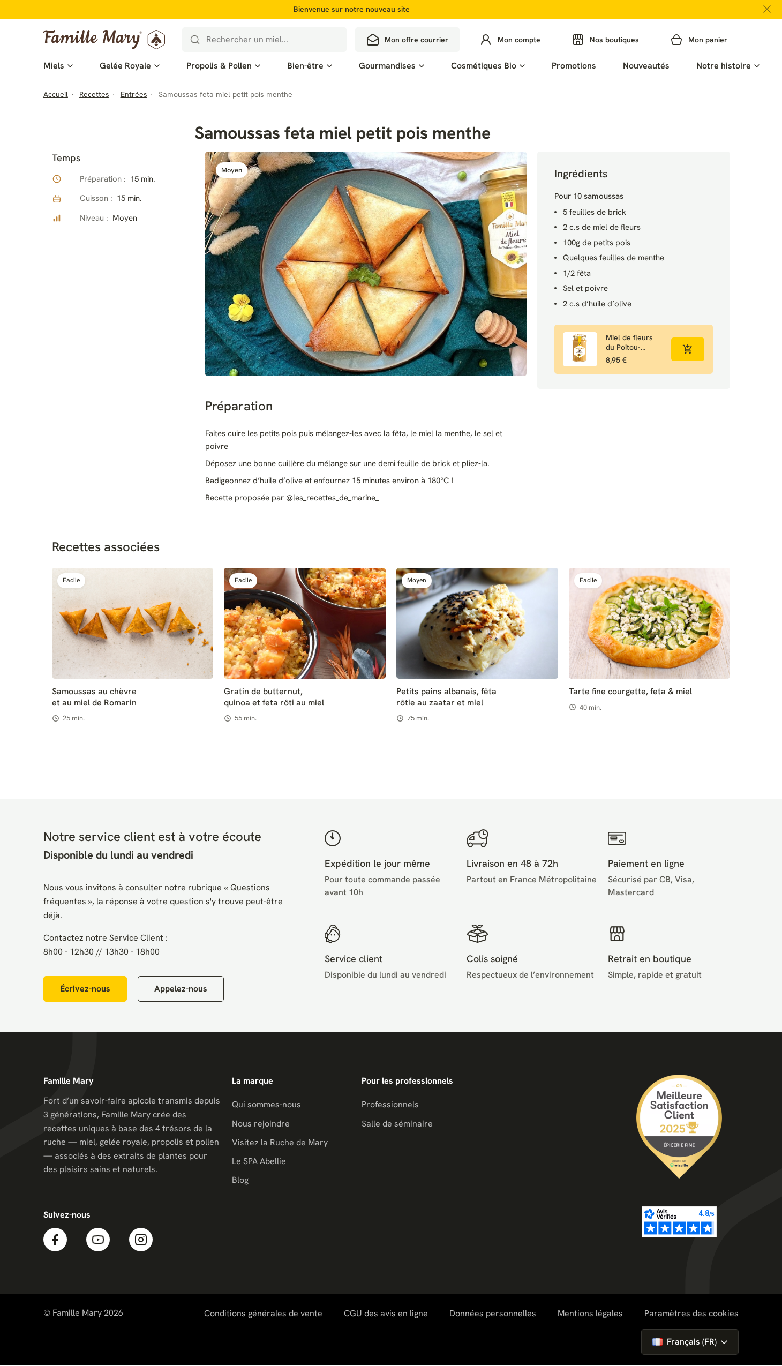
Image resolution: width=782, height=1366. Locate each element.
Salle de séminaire (397, 1123)
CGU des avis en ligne (386, 1313)
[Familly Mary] (104, 39)
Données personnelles (492, 1313)
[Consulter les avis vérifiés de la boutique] (679, 1221)
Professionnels (390, 1104)
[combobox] (264, 39)
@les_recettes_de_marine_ (332, 497)
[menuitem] (58, 66)
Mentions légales (590, 1313)
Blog (240, 1179)
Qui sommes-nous (266, 1104)
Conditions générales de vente (263, 1313)
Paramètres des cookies (691, 1313)
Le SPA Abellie (259, 1161)
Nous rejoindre (261, 1123)
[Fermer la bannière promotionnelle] (767, 9)
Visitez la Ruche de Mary (280, 1142)
